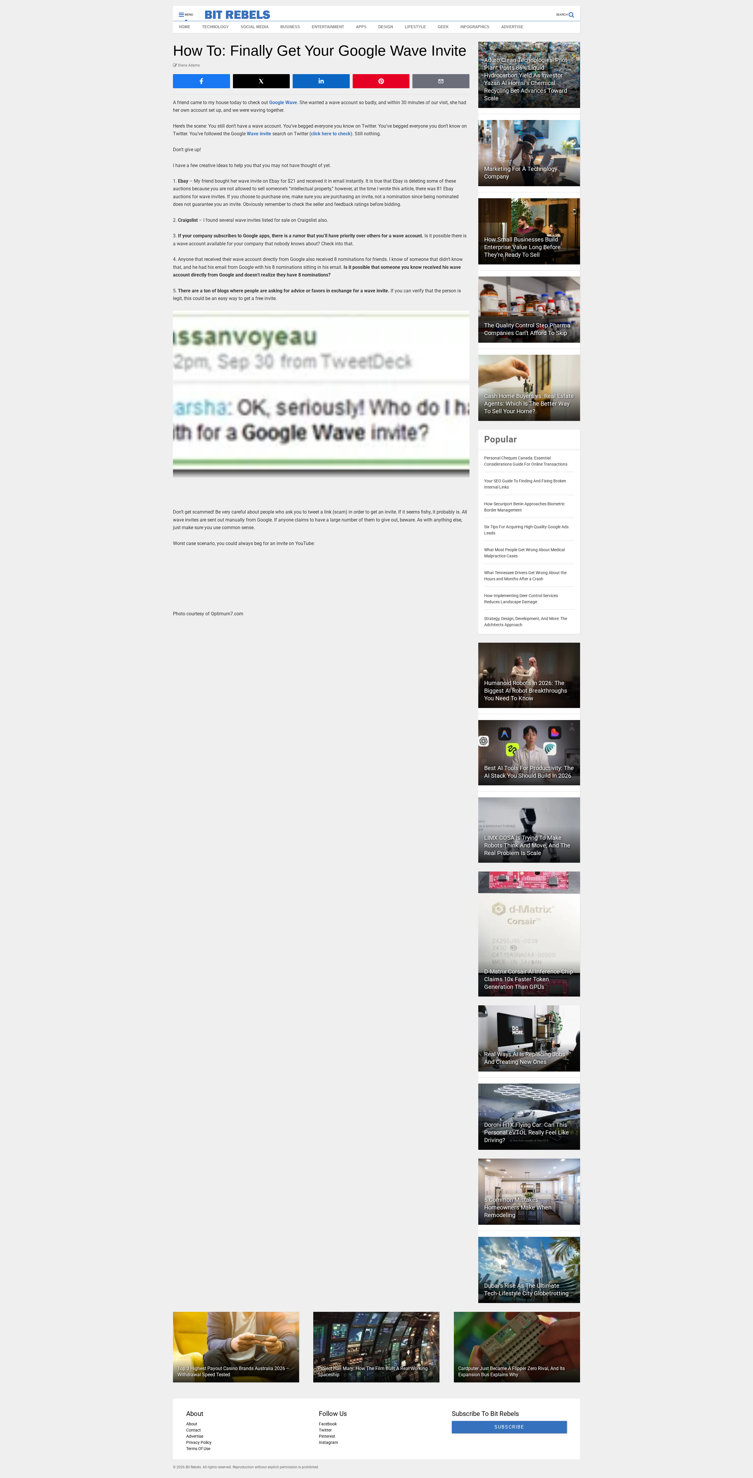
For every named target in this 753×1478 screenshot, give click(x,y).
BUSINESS (290, 27)
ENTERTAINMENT (328, 27)
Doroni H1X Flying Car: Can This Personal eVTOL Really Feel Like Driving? (526, 1132)
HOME (184, 27)
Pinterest (327, 1436)
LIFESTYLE (415, 27)
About (191, 1424)
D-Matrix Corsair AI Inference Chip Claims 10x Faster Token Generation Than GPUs (528, 979)
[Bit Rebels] (234, 16)
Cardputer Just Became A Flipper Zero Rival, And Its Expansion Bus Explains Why (511, 1371)
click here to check (331, 133)
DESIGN (385, 27)
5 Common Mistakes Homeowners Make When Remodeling (518, 1207)
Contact (193, 1430)
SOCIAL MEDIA (255, 27)
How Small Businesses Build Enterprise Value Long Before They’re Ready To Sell (522, 247)
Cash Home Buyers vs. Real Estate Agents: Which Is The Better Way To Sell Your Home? (529, 403)
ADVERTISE (512, 27)
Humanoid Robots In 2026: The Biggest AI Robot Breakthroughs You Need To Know (525, 690)
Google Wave (283, 102)
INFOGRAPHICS (474, 27)
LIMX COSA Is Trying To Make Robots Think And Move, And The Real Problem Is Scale (527, 845)
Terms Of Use (198, 1448)
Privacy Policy (198, 1442)
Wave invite (259, 133)
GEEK (443, 27)
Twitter (325, 1430)
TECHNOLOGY (215, 27)
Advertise (194, 1436)
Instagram (328, 1442)
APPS (361, 27)
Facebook (328, 1424)
